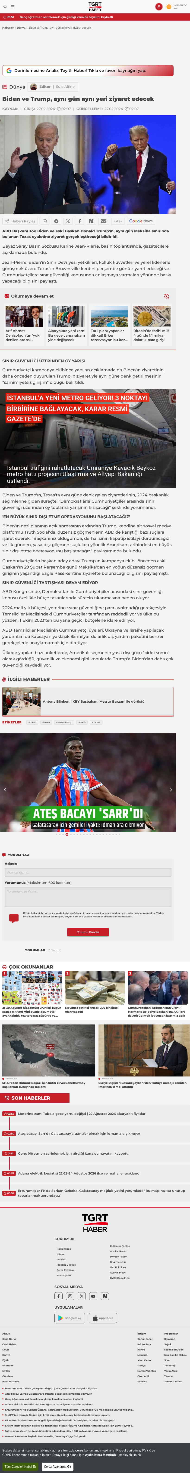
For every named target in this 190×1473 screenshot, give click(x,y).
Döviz (5, 1349)
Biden (34, 262)
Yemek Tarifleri (173, 1381)
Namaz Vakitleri (146, 1370)
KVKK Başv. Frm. (120, 1277)
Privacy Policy (118, 1256)
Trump (63, 376)
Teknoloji (169, 1365)
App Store (106, 1318)
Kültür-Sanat (144, 1339)
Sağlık (168, 1344)
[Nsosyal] (91, 221)
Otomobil (143, 1376)
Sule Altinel (66, 86)
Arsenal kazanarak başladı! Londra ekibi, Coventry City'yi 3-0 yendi (45, 1436)
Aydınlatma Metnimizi (101, 1455)
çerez (79, 1450)
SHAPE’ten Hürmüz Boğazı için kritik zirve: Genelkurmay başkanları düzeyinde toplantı (57, 1415)
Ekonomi (7, 1365)
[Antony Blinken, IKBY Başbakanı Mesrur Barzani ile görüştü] (22, 701)
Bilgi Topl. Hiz (118, 1262)
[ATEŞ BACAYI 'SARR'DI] (88, 782)
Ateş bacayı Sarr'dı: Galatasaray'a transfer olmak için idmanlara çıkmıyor (79, 1134)
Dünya (21, 27)
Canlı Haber (9, 1344)
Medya (141, 1365)
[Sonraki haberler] (166, 296)
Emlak (6, 1370)
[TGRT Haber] (95, 6)
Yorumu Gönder (88, 932)
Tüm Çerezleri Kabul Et (20, 1466)
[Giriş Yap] (159, 7)
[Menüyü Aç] (12, 6)
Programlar (171, 1333)
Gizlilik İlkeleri (118, 1251)
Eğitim (6, 1360)
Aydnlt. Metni (118, 1272)
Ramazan (169, 1339)
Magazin (142, 1354)
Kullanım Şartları (120, 1246)
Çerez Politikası (66, 1270)
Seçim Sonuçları (174, 1349)
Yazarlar (169, 1376)
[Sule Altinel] (33, 86)
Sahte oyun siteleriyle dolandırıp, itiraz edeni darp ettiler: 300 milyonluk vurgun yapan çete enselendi (66, 1431)
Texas (43, 268)
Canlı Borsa (9, 1339)
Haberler (8, 27)
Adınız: (11, 863)
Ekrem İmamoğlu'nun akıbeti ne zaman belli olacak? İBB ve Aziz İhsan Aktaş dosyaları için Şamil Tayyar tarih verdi (69, 1425)
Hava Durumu (10, 1381)
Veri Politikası (118, 1267)
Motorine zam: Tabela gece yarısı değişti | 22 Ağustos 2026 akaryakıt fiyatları (82, 1114)
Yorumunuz (38, 882)
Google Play (73, 1318)
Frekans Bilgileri (66, 1264)
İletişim (61, 1259)
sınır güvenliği (54, 274)
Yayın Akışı (170, 1370)
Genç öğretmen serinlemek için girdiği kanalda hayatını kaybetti (66, 17)
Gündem (7, 1376)
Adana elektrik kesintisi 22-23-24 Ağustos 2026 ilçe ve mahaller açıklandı (79, 1173)
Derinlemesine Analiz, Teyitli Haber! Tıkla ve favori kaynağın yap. (80, 70)
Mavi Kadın (144, 1360)
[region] (95, 1458)
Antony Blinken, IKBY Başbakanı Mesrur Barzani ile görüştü (94, 701)
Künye (60, 1254)
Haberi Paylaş (23, 221)
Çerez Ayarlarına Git (57, 1466)
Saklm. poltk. (64, 1275)
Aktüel (6, 1333)
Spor (167, 1360)
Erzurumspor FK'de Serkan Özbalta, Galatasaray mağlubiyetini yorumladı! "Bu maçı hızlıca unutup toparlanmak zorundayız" (101, 1193)
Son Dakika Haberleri (176, 1354)
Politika (142, 1381)
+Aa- (118, 221)
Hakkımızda (64, 1248)
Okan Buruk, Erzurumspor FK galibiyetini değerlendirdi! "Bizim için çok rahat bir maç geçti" (60, 1420)
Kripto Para (144, 1344)
